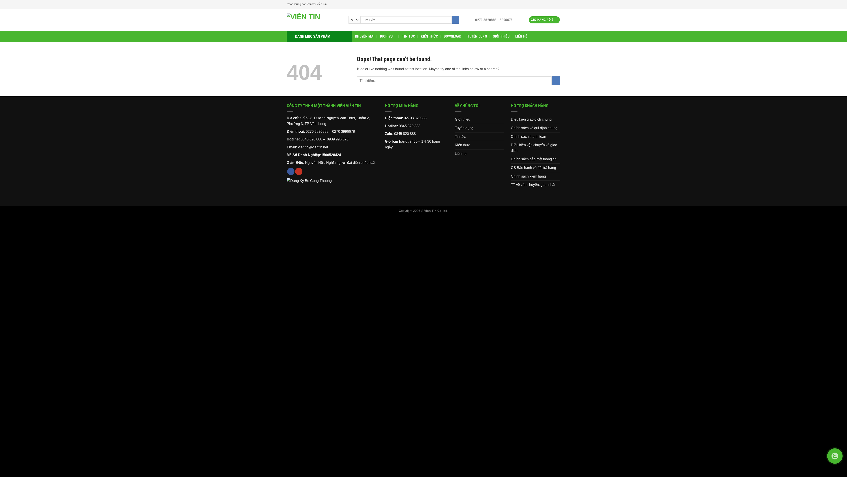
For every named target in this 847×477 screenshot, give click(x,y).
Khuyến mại (364, 36)
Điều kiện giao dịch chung (531, 119)
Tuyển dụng (477, 36)
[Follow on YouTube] (558, 4)
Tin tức (408, 36)
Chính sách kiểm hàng (528, 176)
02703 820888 (415, 118)
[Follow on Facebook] (554, 4)
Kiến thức (429, 36)
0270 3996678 (343, 131)
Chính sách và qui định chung (534, 128)
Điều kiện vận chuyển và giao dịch (534, 148)
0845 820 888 (409, 126)
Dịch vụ (386, 36)
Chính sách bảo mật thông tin (534, 159)
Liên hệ (521, 36)
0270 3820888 (317, 131)
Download (452, 36)
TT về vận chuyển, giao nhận (533, 185)
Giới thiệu (501, 36)
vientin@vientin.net (313, 147)
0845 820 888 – (313, 139)
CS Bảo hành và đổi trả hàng (533, 168)
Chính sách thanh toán (528, 136)
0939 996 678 (338, 139)
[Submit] (455, 20)
